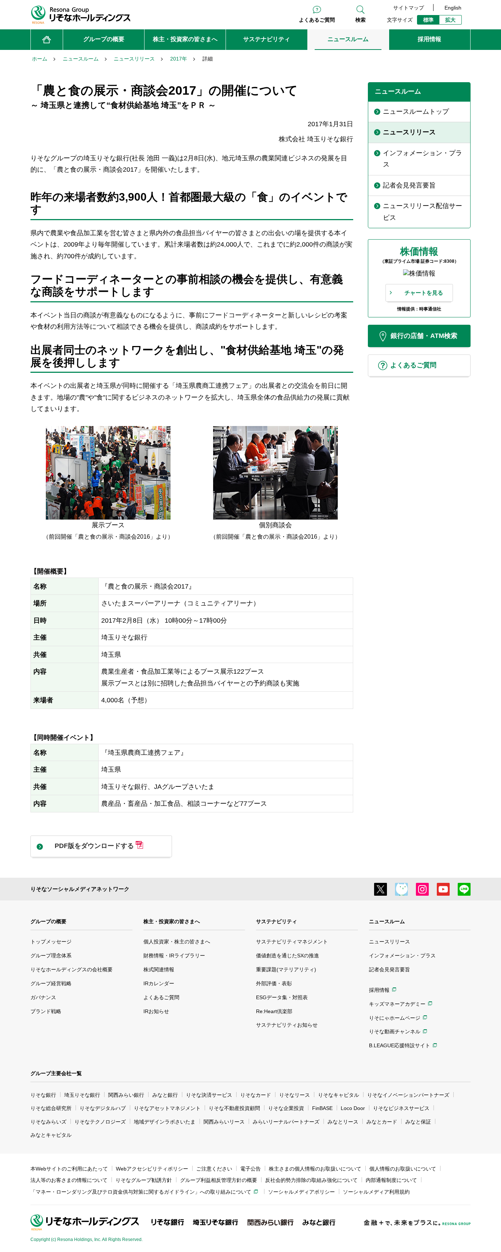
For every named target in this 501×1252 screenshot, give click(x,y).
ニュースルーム (387, 921)
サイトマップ (408, 8)
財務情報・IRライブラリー (174, 955)
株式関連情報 (158, 969)
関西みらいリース (224, 1122)
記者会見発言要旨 (389, 969)
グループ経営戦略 (51, 983)
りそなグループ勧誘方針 (144, 1180)
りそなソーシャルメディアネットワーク (79, 889)
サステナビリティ (276, 921)
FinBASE (322, 1108)
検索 (360, 20)
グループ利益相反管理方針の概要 (218, 1180)
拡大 (450, 20)
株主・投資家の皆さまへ (171, 921)
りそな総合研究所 (51, 1108)
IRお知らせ (156, 1011)
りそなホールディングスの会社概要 (71, 969)
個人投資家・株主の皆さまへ (176, 942)
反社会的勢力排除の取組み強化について (311, 1180)
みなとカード (381, 1122)
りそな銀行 (43, 1095)
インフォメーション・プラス (402, 955)
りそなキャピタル (338, 1095)
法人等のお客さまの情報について (68, 1180)
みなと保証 (418, 1122)
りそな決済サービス (209, 1095)
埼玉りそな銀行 (82, 1095)
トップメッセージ (51, 942)
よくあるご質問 (317, 20)
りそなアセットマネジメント (167, 1108)
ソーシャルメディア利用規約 (376, 1192)
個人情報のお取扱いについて (402, 1169)
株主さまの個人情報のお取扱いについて (315, 1169)
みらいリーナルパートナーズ (286, 1122)
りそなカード (255, 1095)
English (453, 8)
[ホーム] (46, 39)
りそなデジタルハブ (103, 1108)
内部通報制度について (391, 1180)
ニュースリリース (389, 942)
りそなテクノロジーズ (100, 1122)
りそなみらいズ (48, 1122)
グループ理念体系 (51, 955)
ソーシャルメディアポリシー (301, 1192)
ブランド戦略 (45, 1011)
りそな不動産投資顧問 (234, 1108)
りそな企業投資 (286, 1108)
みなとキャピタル (51, 1135)
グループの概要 (48, 921)
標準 (428, 20)
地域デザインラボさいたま (164, 1122)
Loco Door (353, 1108)
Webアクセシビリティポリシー (152, 1169)
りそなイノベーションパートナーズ (408, 1095)
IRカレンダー (158, 983)
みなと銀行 (165, 1095)
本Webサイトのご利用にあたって (69, 1169)
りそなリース (294, 1095)
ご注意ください (214, 1169)
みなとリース (343, 1122)
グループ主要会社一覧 (56, 1073)
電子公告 (250, 1169)
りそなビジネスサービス (401, 1108)
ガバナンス (43, 997)
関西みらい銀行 (126, 1095)
